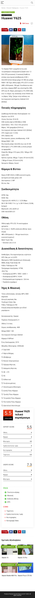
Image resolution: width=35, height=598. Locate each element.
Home (3, 8)
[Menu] (2, 2)
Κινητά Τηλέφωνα (12, 8)
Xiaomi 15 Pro (22, 558)
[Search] (32, 2)
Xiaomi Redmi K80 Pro (9, 576)
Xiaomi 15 (5, 558)
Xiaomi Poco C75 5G (25, 576)
